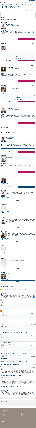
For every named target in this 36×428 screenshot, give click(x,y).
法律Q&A (3, 413)
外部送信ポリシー (22, 415)
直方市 (11, 157)
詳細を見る (18, 200)
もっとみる (18, 397)
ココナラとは (4, 415)
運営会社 (3, 422)
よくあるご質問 (4, 416)
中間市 (8, 24)
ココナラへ (2, 0)
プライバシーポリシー (23, 414)
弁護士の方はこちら (32, 0)
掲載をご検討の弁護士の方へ (24, 416)
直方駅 (8, 158)
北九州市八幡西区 (12, 137)
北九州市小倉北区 (6, 183)
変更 (34, 12)
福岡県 (8, 137)
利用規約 (21, 413)
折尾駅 (3, 198)
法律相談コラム (4, 414)
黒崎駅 (8, 138)
